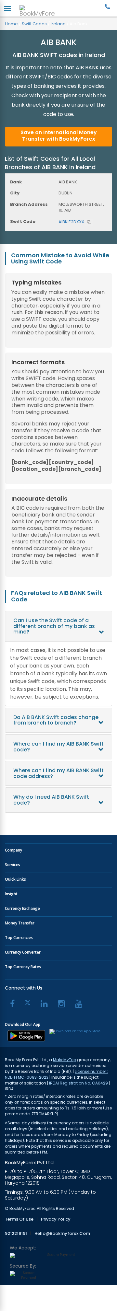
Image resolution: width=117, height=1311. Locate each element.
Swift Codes (34, 24)
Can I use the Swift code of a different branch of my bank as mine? (54, 626)
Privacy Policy (56, 1219)
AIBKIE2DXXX (71, 222)
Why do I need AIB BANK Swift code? (51, 799)
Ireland (58, 24)
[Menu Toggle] (7, 8)
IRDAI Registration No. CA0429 (78, 1083)
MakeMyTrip (64, 1059)
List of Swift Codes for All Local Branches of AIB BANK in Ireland (50, 163)
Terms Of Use (19, 1219)
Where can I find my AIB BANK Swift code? (58, 746)
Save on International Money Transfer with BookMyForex (58, 136)
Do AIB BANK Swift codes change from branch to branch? (55, 720)
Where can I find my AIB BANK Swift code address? (58, 773)
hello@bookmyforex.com (62, 1233)
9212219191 (16, 1233)
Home (11, 24)
